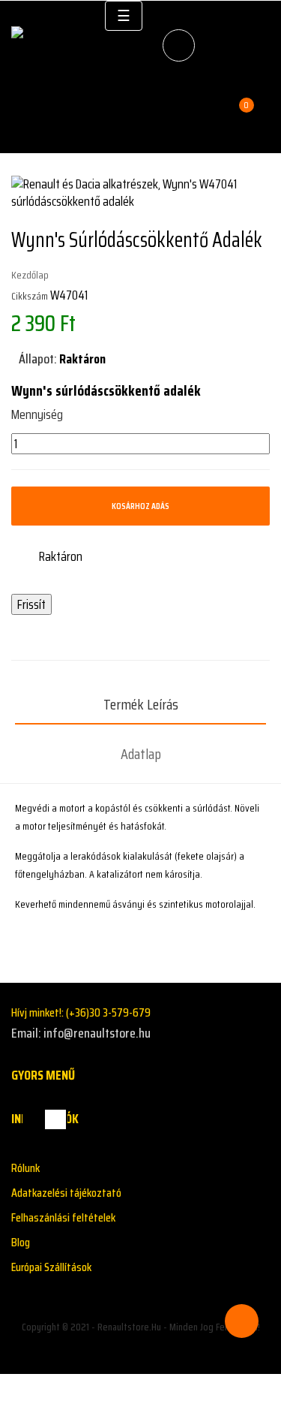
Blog (20, 1242)
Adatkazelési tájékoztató (66, 1192)
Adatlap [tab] (141, 754)
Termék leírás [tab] (140, 704)
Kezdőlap (30, 275)
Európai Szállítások (51, 1267)
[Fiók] (256, 107)
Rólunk (25, 1167)
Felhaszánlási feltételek (63, 1217)
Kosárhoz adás (140, 506)
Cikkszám (29, 296)
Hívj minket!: (81, 1012)
